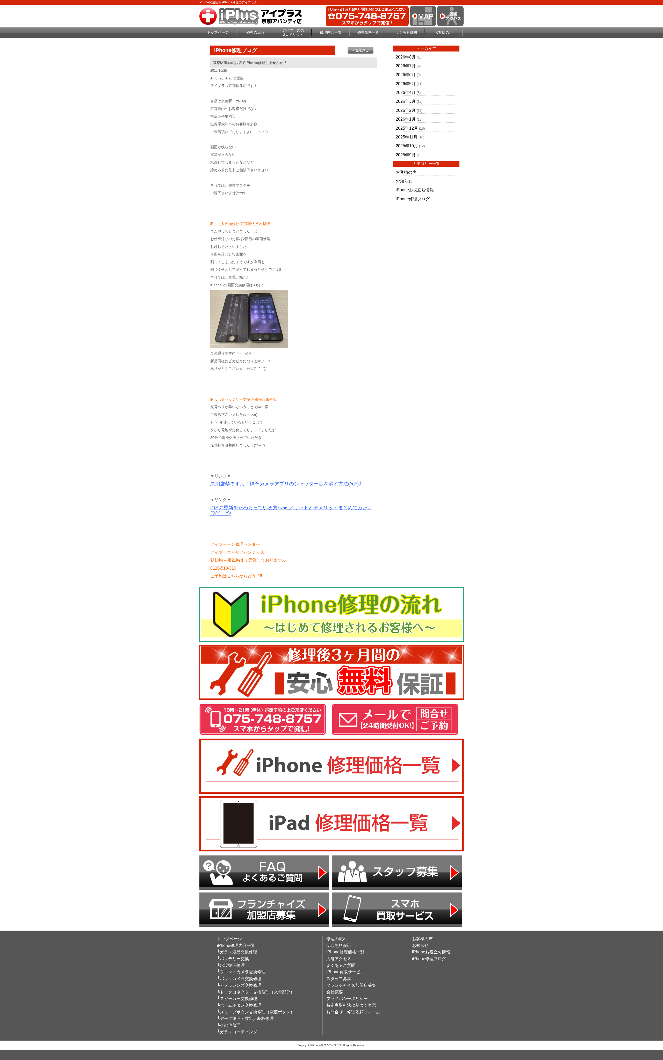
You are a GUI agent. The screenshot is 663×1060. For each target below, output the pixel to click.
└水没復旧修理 (231, 965)
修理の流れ (255, 32)
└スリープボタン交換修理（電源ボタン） (255, 1012)
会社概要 (334, 992)
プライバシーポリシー (347, 998)
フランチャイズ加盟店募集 (351, 985)
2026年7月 (406, 66)
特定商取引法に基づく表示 (351, 1005)
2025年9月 (406, 155)
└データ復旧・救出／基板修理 (245, 1018)
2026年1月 (406, 119)
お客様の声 (444, 32)
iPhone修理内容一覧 (236, 945)
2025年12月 (407, 128)
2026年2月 (406, 110)
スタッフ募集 (338, 978)
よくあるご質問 (340, 965)
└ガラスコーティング (237, 1032)
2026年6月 (406, 74)
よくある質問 (406, 32)
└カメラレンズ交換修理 (239, 985)
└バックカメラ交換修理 (239, 978)
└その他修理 (229, 1025)
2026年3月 (406, 101)
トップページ (218, 32)
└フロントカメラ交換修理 (241, 972)
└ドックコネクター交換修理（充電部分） (255, 992)
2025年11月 (406, 137)
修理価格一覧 (368, 32)
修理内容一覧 (331, 32)
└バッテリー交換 (233, 958)
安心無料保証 (338, 945)
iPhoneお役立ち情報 (415, 190)
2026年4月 (406, 92)
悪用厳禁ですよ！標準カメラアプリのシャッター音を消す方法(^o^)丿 (287, 484)
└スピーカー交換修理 (237, 998)
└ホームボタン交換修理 (239, 1005)
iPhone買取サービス (345, 972)
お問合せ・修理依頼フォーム (353, 1012)
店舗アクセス (338, 958)
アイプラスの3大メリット (293, 32)
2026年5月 (406, 84)
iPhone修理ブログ (413, 199)
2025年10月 (407, 146)
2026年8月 (406, 57)
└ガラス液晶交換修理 (237, 952)
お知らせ (404, 181)
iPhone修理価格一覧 (345, 952)
